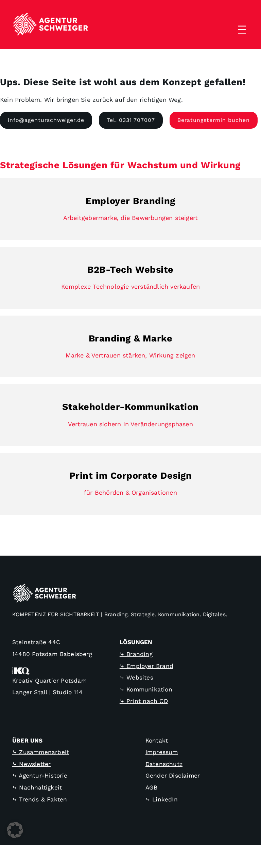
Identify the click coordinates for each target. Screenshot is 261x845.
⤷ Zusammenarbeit (40, 752)
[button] (15, 830)
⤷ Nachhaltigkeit (37, 787)
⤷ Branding (136, 654)
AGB (151, 787)
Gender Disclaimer (172, 775)
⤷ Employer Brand (146, 666)
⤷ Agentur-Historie (40, 775)
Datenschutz (163, 764)
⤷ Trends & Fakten (39, 799)
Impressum (161, 752)
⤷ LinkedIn (161, 799)
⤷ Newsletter (31, 764)
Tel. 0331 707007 (131, 120)
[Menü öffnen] (242, 29)
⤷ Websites (136, 677)
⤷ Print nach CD (144, 701)
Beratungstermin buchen (213, 120)
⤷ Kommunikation (146, 689)
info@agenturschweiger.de (46, 120)
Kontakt (156, 740)
